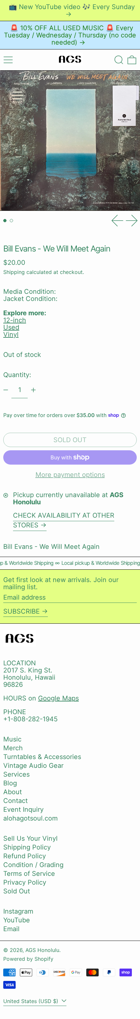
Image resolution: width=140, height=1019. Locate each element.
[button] (119, 60)
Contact (15, 801)
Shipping (14, 272)
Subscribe (21, 611)
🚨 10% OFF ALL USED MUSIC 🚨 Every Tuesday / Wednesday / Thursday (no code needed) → (70, 35)
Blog (10, 783)
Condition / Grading (33, 865)
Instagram (18, 911)
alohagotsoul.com (30, 818)
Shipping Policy (27, 847)
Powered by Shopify (28, 959)
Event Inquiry (23, 809)
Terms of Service (29, 873)
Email (11, 928)
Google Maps (58, 698)
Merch (13, 748)
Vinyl (11, 334)
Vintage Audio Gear (33, 765)
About (12, 792)
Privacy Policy (24, 882)
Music (12, 739)
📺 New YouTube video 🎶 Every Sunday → (72, 10)
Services (16, 774)
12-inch (14, 320)
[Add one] (33, 390)
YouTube (16, 920)
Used (11, 327)
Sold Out (16, 891)
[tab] (5, 220)
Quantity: (17, 375)
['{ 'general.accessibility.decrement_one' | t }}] (5, 390)
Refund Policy (24, 856)
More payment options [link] (70, 474)
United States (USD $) (31, 1001)
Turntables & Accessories (42, 757)
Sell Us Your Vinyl (30, 838)
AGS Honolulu (42, 950)
